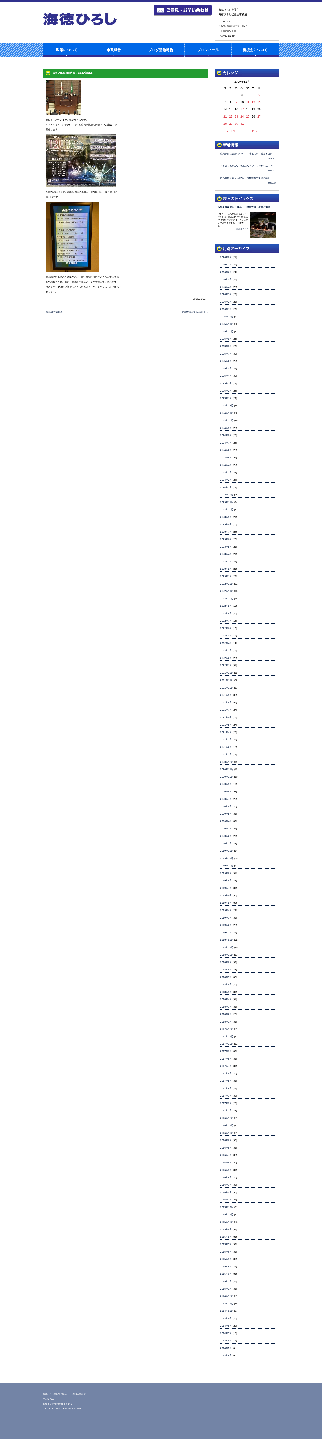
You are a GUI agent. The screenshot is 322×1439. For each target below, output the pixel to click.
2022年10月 (226, 598)
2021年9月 (226, 695)
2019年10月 (226, 865)
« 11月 (231, 130)
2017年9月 (226, 1051)
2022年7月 (226, 620)
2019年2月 (226, 925)
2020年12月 (226, 762)
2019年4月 (226, 910)
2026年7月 (226, 264)
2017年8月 (226, 1058)
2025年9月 (226, 339)
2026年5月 (226, 279)
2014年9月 (226, 1318)
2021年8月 (226, 702)
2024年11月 (226, 413)
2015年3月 (226, 1274)
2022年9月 (226, 606)
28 (225, 123)
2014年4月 (226, 1355)
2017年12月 (226, 1029)
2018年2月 (226, 1014)
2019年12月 (226, 850)
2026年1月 (226, 309)
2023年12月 (226, 494)
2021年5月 (226, 724)
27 (259, 116)
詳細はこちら (242, 229)
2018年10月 (226, 954)
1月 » (253, 130)
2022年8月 (226, 613)
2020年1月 (226, 843)
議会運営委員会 (53, 312)
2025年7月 (226, 353)
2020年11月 (226, 769)
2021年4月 (226, 732)
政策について (66, 50)
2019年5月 (226, 903)
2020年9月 (226, 784)
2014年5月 (226, 1348)
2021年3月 (226, 739)
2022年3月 (226, 650)
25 (247, 116)
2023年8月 (226, 524)
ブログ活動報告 (161, 50)
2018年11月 (226, 947)
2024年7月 (226, 442)
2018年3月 (226, 1007)
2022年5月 (226, 635)
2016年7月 (226, 1155)
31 (242, 123)
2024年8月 (226, 435)
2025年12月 (226, 316)
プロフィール (208, 50)
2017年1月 (226, 1110)
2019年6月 (226, 895)
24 (242, 116)
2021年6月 (226, 717)
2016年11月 (226, 1125)
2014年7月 (226, 1333)
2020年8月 (226, 791)
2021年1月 (226, 754)
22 (230, 116)
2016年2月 (226, 1192)
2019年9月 (226, 873)
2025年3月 (226, 383)
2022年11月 (226, 591)
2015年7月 (226, 1244)
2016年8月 (226, 1147)
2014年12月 (226, 1296)
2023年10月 (226, 509)
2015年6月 (226, 1251)
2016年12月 (226, 1118)
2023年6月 (226, 539)
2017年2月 (226, 1103)
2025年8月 (226, 346)
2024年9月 (226, 428)
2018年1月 (226, 1021)
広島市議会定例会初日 (195, 312)
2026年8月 (226, 257)
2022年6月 (226, 628)
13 (259, 102)
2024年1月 (226, 487)
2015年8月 (226, 1237)
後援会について (255, 50)
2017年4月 (226, 1088)
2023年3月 (226, 561)
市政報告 (114, 50)
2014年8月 (226, 1325)
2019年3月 (226, 917)
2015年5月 (226, 1259)
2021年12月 (226, 673)
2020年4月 (226, 821)
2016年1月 (226, 1199)
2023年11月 (226, 502)
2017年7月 (226, 1066)
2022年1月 (226, 665)
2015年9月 (226, 1229)
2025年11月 (226, 324)
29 (230, 123)
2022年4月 (226, 643)
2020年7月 (226, 799)
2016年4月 (226, 1177)
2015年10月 (226, 1222)
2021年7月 (226, 710)
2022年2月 (226, 658)
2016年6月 (226, 1162)
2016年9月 (226, 1140)
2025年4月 (226, 376)
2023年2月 (226, 569)
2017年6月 (226, 1073)
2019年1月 (226, 932)
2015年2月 (226, 1281)
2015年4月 (226, 1266)
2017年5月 (226, 1081)
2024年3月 (226, 472)
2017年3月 (226, 1095)
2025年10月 (226, 331)
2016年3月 (226, 1184)
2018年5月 (226, 992)
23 (236, 116)
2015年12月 (226, 1207)
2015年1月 (226, 1288)
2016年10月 (226, 1133)
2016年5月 (226, 1170)
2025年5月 (226, 368)
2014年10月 (226, 1311)
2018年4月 (226, 999)
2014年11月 (226, 1303)
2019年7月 (226, 888)
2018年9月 (226, 962)
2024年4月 (226, 465)
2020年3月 (226, 828)
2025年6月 (226, 361)
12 (253, 102)
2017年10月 (226, 1044)
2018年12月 (226, 940)
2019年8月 (226, 880)
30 (236, 123)
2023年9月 (226, 517)
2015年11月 (226, 1214)
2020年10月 (226, 776)
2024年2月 (226, 479)
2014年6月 (226, 1340)
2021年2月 (226, 747)
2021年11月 (226, 680)
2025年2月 (226, 390)
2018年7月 (226, 977)
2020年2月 (226, 836)
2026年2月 (226, 302)
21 (225, 116)
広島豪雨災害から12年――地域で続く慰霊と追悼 (244, 207)
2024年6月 (226, 450)
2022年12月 (226, 583)
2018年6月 (226, 984)
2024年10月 (226, 420)
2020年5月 (226, 813)
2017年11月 (226, 1036)
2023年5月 (226, 546)
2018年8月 (226, 969)
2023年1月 (226, 576)
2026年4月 (226, 287)
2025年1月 (226, 398)
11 (247, 102)
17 (242, 109)
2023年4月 (226, 554)
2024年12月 (226, 405)
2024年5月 (226, 457)
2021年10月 (226, 687)
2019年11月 (226, 858)
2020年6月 (226, 806)
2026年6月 (226, 272)
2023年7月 (226, 532)
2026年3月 (226, 294)
